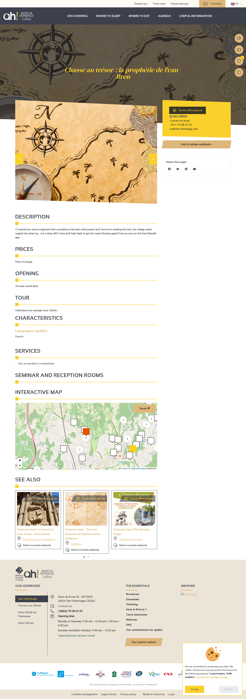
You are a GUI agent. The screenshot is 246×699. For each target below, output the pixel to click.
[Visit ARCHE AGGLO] (100, 677)
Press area (159, 3)
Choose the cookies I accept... (212, 677)
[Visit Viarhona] (154, 675)
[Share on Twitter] (177, 169)
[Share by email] (194, 169)
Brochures (132, 594)
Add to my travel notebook (37, 545)
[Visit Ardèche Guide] (84, 676)
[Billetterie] (239, 49)
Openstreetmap (138, 468)
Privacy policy (128, 694)
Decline (229, 689)
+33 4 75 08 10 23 (181, 124)
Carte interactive (136, 614)
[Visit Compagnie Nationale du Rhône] (168, 674)
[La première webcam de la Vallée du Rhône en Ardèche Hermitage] (239, 38)
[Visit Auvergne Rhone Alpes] (43, 676)
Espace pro (141, 3)
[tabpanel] (85, 622)
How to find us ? (136, 609)
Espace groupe (179, 3)
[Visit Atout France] (126, 674)
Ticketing (215, 3)
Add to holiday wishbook (196, 144)
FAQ (129, 624)
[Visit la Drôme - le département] (65, 676)
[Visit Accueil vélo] (114, 676)
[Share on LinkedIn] (186, 169)
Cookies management (84, 694)
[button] (36, 469)
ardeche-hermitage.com (183, 128)
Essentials (132, 599)
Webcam (131, 619)
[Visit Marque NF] (138, 676)
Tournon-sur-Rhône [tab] (29, 605)
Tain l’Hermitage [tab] (27, 598)
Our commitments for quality (144, 629)
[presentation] (19, 159)
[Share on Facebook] (169, 169)
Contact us (65, 606)
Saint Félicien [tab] (26, 623)
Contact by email (179, 120)
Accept (194, 689)
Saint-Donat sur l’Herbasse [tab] (27, 614)
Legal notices (109, 694)
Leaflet (124, 468)
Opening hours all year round (76, 635)
